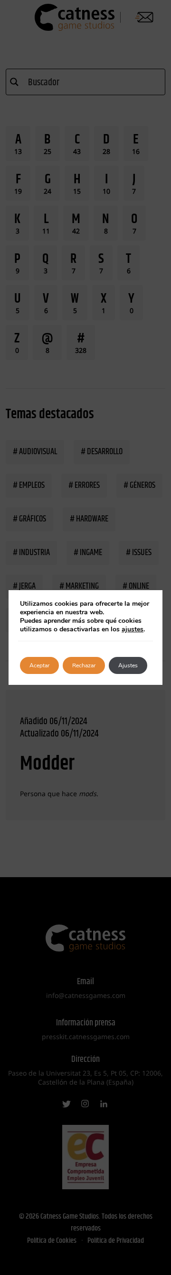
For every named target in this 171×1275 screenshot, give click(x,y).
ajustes (132, 629)
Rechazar (83, 665)
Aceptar (39, 665)
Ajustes (128, 665)
